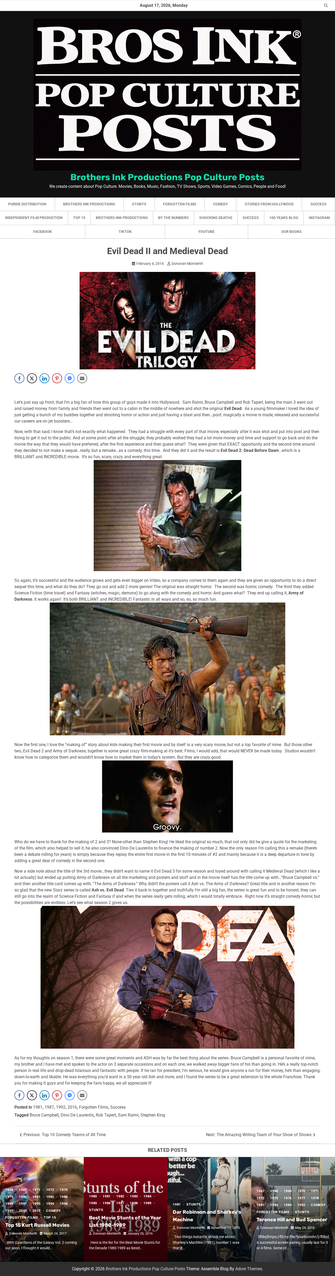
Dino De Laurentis (77, 1115)
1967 (260, 1191)
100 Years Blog (283, 218)
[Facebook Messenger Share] (70, 378)
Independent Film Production (34, 218)
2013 (23, 1211)
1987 (49, 1107)
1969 (23, 1190)
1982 (50, 1197)
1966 (9, 1190)
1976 (288, 1198)
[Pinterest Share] (57, 378)
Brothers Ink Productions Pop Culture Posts (167, 177)
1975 (64, 1190)
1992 (60, 1107)
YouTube (206, 231)
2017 (36, 1211)
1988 (134, 1203)
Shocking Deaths (215, 218)
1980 (23, 1197)
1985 (93, 1203)
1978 (315, 1198)
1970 (301, 1191)
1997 (9, 1211)
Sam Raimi (128, 1115)
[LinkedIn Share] (44, 378)
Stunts (139, 204)
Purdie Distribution (27, 204)
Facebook (42, 231)
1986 (64, 1197)
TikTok (125, 231)
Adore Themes (248, 1268)
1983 (134, 1196)
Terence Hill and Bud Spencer (291, 1220)
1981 (37, 1107)
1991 (23, 1204)
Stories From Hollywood (269, 204)
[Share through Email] (82, 378)
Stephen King (153, 1115)
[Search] (326, 5)
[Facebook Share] (19, 378)
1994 (50, 1204)
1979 (9, 1197)
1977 (301, 1198)
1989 (9, 1204)
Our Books (291, 231)
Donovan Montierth (187, 263)
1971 (36, 1190)
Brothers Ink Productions (89, 204)
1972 (50, 1190)
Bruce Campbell (44, 1115)
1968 (274, 1191)
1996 (64, 1204)
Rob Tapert (106, 1115)
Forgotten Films (179, 204)
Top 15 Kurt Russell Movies (37, 1225)
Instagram (319, 218)
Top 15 (79, 218)
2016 (72, 1107)
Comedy (220, 204)
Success (318, 204)
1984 (147, 1196)
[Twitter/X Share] (32, 378)
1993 (36, 1204)
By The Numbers (173, 218)
